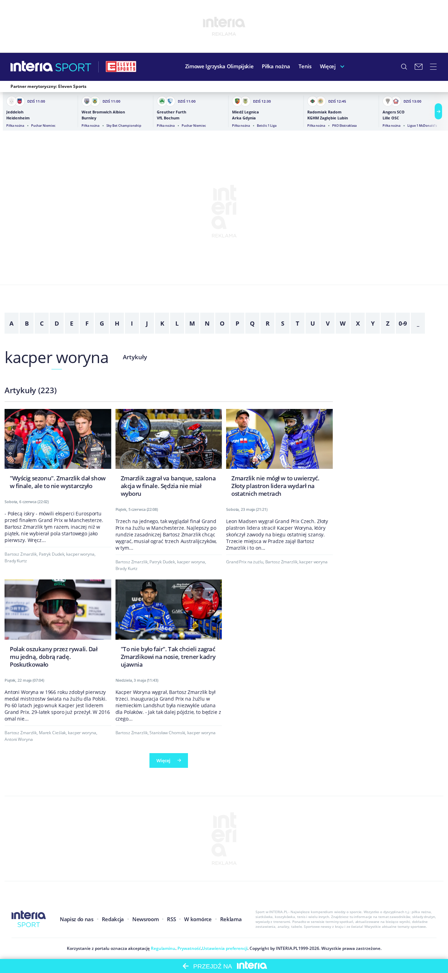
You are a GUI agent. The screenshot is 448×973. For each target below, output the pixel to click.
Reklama (231, 919)
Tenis (305, 66)
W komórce (197, 919)
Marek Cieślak (52, 733)
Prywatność (188, 948)
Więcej (328, 66)
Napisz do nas (76, 919)
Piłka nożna (276, 66)
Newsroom (145, 919)
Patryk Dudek (51, 554)
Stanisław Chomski (167, 733)
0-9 (403, 323)
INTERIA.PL (287, 948)
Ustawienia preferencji (224, 948)
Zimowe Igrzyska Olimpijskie (219, 66)
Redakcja (113, 919)
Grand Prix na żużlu (244, 562)
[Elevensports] (121, 66)
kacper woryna (56, 357)
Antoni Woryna (19, 739)
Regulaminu (162, 948)
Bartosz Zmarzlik (21, 554)
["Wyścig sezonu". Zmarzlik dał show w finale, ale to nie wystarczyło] (58, 451)
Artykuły (135, 357)
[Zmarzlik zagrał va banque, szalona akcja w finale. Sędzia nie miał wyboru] (168, 455)
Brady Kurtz (16, 561)
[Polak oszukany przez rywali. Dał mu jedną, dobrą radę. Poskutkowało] (58, 625)
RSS (171, 919)
